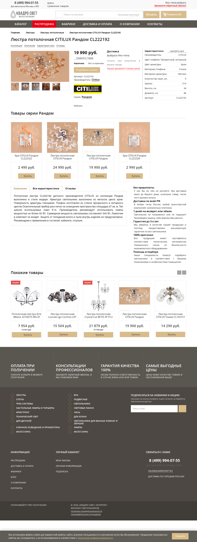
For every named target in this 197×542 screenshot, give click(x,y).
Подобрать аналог (87, 70)
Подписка (62, 471)
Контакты (154, 24)
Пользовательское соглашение (86, 514)
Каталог (21, 24)
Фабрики (68, 24)
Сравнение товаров (57, 6)
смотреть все (177, 51)
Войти (50, 3)
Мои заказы (63, 460)
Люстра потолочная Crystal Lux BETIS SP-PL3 (98, 316)
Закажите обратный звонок (170, 5)
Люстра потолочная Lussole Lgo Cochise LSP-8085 (62, 316)
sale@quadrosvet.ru (160, 470)
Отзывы (60, 45)
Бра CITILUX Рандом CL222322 (26, 157)
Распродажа (44, 24)
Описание (29, 45)
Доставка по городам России (166, 476)
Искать (151, 14)
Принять (180, 536)
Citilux (96, 79)
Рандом (87, 97)
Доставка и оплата (97, 24)
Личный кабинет (67, 452)
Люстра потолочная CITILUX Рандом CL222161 (98, 157)
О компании (130, 24)
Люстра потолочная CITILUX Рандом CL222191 (62, 157)
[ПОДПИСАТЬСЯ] (182, 408)
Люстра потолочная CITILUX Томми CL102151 (170, 316)
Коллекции (16, 45)
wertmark (134, 14)
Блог (13, 477)
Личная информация (68, 465)
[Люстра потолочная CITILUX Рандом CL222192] (40, 66)
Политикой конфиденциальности (95, 537)
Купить (28, 176)
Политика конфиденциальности (86, 511)
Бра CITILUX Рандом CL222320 (134, 157)
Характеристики (45, 45)
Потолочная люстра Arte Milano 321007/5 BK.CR (26, 316)
